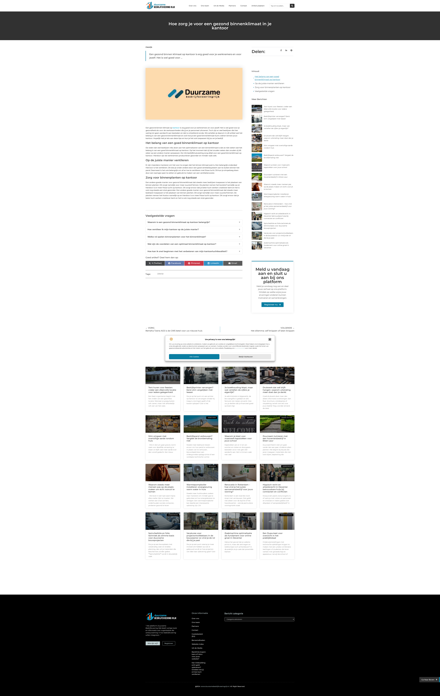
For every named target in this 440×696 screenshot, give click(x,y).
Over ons (192, 6)
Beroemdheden (198, 640)
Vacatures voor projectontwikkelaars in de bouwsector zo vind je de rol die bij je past (278, 235)
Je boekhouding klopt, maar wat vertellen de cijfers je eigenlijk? (239, 389)
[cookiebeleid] (240, 348)
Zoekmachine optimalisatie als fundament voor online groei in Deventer (276, 245)
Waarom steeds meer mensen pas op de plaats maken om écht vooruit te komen (278, 186)
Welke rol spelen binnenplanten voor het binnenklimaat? (194, 237)
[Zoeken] (292, 6)
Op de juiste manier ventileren (269, 83)
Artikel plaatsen (258, 6)
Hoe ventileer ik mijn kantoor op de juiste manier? (194, 229)
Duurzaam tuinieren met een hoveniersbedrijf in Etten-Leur (275, 438)
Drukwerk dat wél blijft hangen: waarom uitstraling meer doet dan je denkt (278, 138)
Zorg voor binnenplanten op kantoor (272, 87)
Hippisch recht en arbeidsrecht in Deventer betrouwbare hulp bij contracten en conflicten (277, 216)
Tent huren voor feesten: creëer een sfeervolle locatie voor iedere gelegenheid (278, 109)
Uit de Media (219, 6)
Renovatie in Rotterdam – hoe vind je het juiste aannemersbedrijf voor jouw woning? (278, 206)
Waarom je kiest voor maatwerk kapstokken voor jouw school (238, 438)
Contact (243, 6)
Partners (232, 6)
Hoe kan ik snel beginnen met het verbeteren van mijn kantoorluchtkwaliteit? (194, 251)
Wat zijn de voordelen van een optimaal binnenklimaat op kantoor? (194, 244)
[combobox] (280, 6)
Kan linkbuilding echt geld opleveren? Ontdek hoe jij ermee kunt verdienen (198, 668)
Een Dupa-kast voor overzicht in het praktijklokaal (273, 535)
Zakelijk (149, 47)
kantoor (176, 128)
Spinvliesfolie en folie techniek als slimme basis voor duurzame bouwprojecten (277, 225)
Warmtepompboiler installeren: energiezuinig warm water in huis (199, 487)
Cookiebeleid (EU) (197, 635)
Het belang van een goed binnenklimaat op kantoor (267, 78)
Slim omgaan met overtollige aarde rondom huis (161, 438)
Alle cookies (194, 356)
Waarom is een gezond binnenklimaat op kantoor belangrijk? (194, 222)
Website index (198, 644)
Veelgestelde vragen (265, 91)
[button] (270, 339)
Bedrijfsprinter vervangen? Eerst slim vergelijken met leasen (200, 389)
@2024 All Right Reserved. (220, 686)
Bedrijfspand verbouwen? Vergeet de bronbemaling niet (199, 438)
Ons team (205, 6)
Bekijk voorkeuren (246, 356)
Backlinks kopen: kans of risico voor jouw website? (199, 655)
